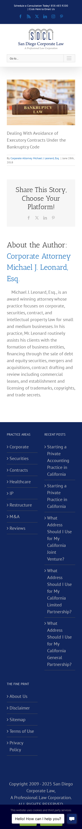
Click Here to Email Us (42, 9)
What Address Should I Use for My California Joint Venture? (59, 538)
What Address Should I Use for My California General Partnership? (59, 643)
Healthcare (20, 482)
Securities (19, 458)
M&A (15, 517)
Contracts (19, 470)
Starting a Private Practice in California (57, 496)
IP (11, 493)
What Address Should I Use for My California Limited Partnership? (59, 591)
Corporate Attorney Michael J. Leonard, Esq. (34, 158)
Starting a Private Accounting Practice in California (58, 460)
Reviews (17, 528)
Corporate (19, 447)
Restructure (21, 505)
